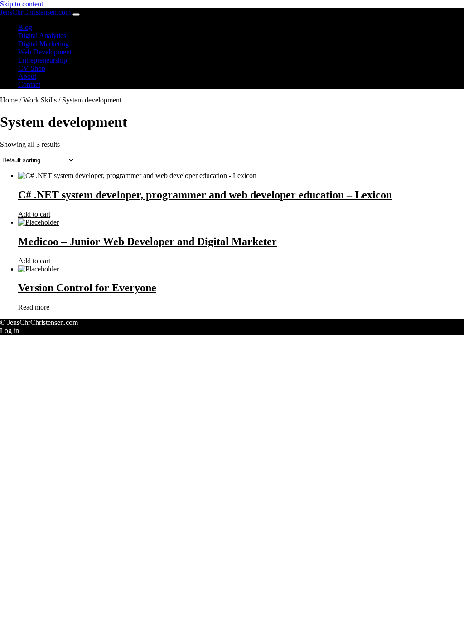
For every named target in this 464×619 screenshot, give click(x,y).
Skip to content (21, 4)
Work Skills (40, 100)
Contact (29, 84)
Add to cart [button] (34, 214)
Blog (25, 27)
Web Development (45, 52)
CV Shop (31, 68)
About (27, 76)
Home (9, 100)
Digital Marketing (43, 44)
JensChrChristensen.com (36, 12)
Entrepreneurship (42, 60)
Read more (33, 307)
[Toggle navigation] (76, 14)
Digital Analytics (42, 35)
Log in (9, 330)
